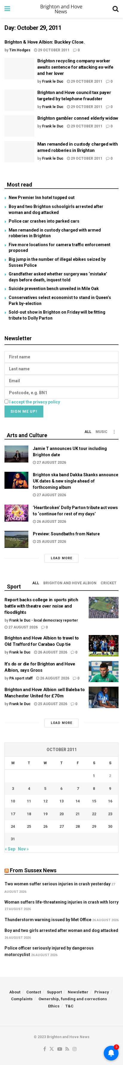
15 (94, 801)
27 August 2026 (51, 462)
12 (45, 801)
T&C (69, 1006)
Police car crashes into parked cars (44, 221)
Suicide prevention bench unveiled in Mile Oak (54, 288)
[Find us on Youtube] (59, 1049)
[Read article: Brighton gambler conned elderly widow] (19, 126)
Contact (33, 992)
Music (101, 432)
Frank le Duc (52, 81)
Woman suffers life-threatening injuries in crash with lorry (61, 902)
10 (13, 801)
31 (13, 839)
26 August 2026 (51, 522)
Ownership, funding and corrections (73, 999)
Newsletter (78, 992)
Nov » (23, 849)
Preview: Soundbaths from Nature (66, 533)
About (14, 992)
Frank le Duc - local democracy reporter (43, 620)
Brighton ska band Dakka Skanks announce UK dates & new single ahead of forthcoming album (75, 481)
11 (29, 801)
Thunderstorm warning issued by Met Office (47, 919)
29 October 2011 (53, 50)
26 (45, 826)
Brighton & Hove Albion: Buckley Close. (44, 42)
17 (13, 814)
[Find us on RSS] (67, 1049)
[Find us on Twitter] (51, 1049)
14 (78, 801)
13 (61, 801)
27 (61, 826)
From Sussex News (33, 870)
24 (13, 826)
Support (54, 992)
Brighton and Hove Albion (69, 583)
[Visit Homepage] (61, 9)
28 (78, 826)
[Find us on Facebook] (44, 1049)
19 (45, 814)
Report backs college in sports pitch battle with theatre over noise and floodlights (41, 606)
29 (94, 826)
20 (61, 814)
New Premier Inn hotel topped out (42, 197)
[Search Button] (116, 9)
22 (94, 814)
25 (29, 826)
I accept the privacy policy (34, 402)
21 (78, 814)
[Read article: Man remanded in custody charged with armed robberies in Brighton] (19, 152)
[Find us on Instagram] (75, 1049)
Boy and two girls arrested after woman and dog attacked (61, 930)
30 (110, 826)
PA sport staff (21, 678)
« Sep (10, 849)
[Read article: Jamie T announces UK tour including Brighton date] (16, 454)
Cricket (108, 583)
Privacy (101, 992)
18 (29, 814)
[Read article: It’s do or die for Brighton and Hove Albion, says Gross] (104, 671)
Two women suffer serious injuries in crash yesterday (57, 883)
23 (110, 814)
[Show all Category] (114, 431)
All (87, 432)
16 (110, 801)
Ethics (53, 1006)
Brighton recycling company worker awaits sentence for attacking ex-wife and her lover (75, 67)
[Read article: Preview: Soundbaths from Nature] (16, 539)
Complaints (22, 999)
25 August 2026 (51, 542)
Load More (61, 558)
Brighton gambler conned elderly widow (77, 118)
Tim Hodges (19, 50)
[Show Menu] (7, 9)
